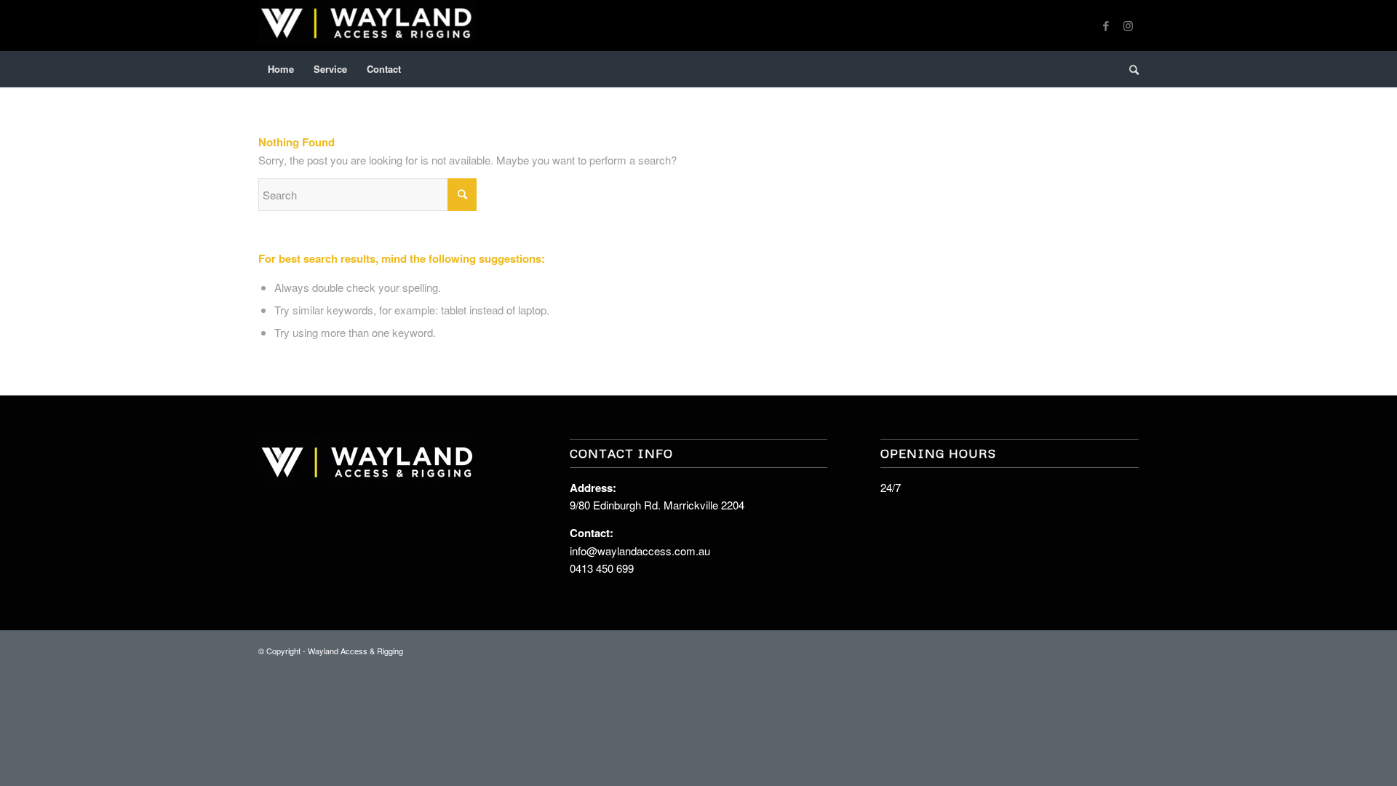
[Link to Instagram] (1128, 25)
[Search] (1129, 69)
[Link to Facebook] (1106, 25)
